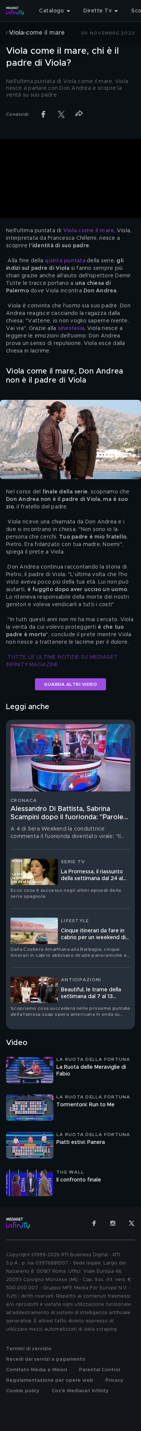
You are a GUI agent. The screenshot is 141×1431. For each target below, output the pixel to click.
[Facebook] (94, 1223)
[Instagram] (112, 1223)
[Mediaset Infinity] (15, 11)
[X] (131, 1223)
